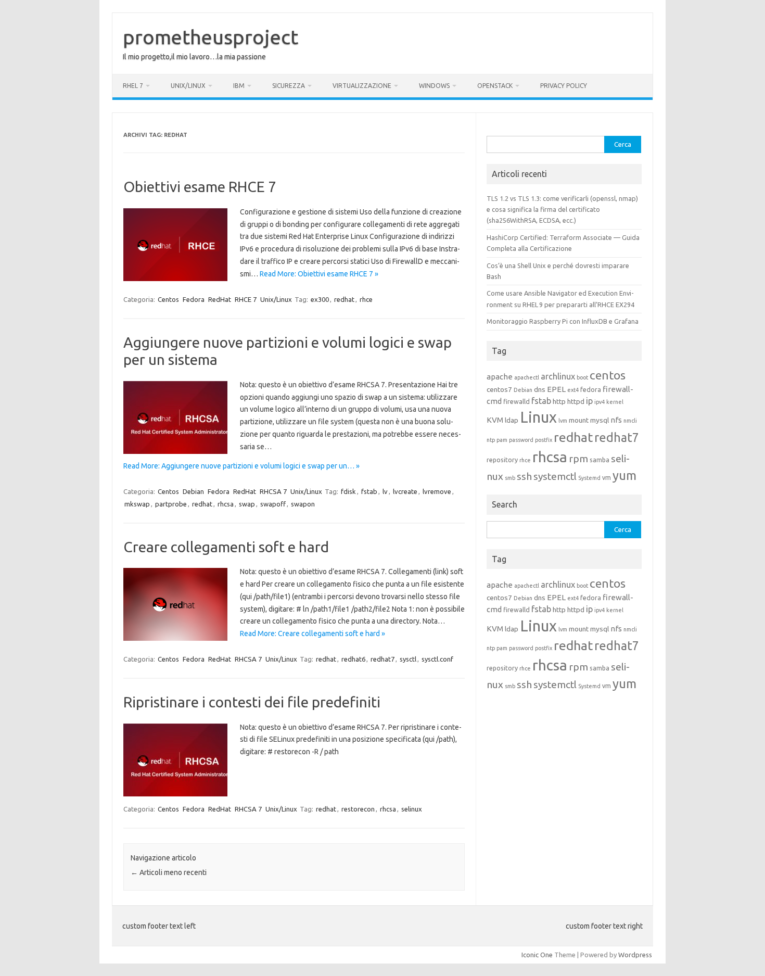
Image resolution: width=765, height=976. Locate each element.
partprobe (171, 504)
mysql (599, 420)
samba (599, 459)
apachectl (526, 377)
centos (608, 375)
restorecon (358, 809)
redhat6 (353, 659)
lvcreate (405, 491)
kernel (614, 402)
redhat (344, 299)
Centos (168, 299)
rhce (366, 299)
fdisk (348, 491)
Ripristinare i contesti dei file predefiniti (251, 702)
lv (385, 491)
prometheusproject (210, 37)
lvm (562, 420)
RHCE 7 (246, 299)
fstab (369, 491)
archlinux (558, 376)
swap (247, 504)
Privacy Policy (563, 85)
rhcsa (226, 504)
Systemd (589, 478)
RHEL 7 (133, 85)
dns (539, 389)
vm (606, 477)
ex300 (320, 299)
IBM (239, 85)
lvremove (437, 491)
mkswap (137, 504)
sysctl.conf (437, 659)
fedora (590, 389)
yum (624, 475)
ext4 (573, 390)
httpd (575, 401)
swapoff (273, 504)
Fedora (194, 299)
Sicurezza (288, 85)
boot (582, 377)
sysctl (408, 659)
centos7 (499, 389)
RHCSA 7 (273, 491)
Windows (434, 85)
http (559, 401)
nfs (616, 419)
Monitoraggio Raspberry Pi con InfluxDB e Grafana (563, 321)
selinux (411, 809)
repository (502, 459)
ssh (524, 476)
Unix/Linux (188, 85)
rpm (578, 458)
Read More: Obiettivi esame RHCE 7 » (319, 274)
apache (500, 376)
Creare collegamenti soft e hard (226, 547)
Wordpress (635, 954)
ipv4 (599, 402)
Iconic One (537, 954)
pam (501, 440)
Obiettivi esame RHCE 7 (199, 187)
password (521, 440)
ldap (511, 420)
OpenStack (495, 85)
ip (589, 400)
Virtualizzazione (362, 85)
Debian (193, 491)
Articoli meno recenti (169, 872)
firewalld (516, 401)
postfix (543, 440)
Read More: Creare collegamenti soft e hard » (312, 633)
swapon (303, 504)
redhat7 (382, 659)
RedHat (219, 299)
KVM (495, 419)
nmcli (630, 420)
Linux (538, 417)
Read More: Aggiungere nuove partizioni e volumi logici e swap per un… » (241, 466)
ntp (491, 440)
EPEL (556, 389)
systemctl (555, 476)
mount (579, 420)
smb (510, 478)
